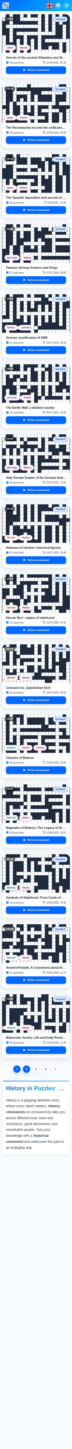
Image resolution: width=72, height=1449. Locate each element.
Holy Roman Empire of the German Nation (36, 477)
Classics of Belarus (20, 757)
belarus (11, 747)
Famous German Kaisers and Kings (32, 267)
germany (12, 257)
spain (10, 47)
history (23, 47)
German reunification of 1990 (27, 337)
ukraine (11, 537)
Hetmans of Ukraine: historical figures (33, 547)
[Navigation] (66, 5)
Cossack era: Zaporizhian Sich (28, 687)
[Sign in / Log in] (58, 5)
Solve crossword (38, 69)
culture (40, 747)
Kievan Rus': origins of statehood (30, 617)
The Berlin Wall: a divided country (30, 407)
